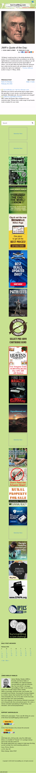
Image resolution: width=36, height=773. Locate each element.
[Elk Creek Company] (18, 332)
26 (25, 655)
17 (16, 653)
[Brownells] (18, 231)
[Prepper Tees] (18, 570)
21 (2, 655)
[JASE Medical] (18, 550)
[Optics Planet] (18, 609)
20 (30, 653)
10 (16, 652)
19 (25, 653)
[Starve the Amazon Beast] (18, 477)
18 (21, 653)
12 (25, 652)
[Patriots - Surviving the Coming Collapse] (18, 303)
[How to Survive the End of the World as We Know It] (18, 199)
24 (16, 655)
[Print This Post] (19, 52)
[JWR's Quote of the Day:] (18, 27)
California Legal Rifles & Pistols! (12, 96)
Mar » (7, 660)
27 (30, 655)
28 (2, 657)
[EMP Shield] (18, 516)
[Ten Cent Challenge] (18, 628)
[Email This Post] (20, 52)
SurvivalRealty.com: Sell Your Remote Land (15, 89)
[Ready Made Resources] (18, 171)
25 (21, 655)
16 (11, 653)
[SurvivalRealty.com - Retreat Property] (18, 496)
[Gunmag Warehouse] (18, 390)
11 (21, 652)
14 (2, 653)
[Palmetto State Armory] (18, 269)
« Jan (3, 660)
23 (11, 655)
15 (6, 653)
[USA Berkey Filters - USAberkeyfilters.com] (18, 457)
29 (6, 657)
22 (6, 655)
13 (30, 652)
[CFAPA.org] (18, 589)
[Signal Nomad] (18, 418)
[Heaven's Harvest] (18, 360)
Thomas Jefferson (27, 68)
